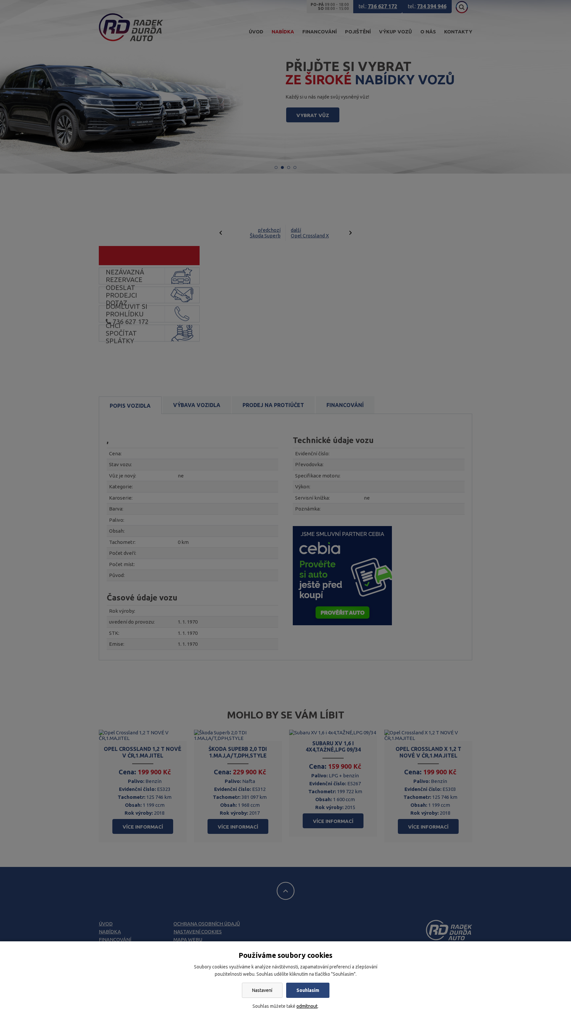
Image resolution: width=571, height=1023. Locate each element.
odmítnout (307, 1006)
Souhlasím (307, 990)
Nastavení (262, 990)
